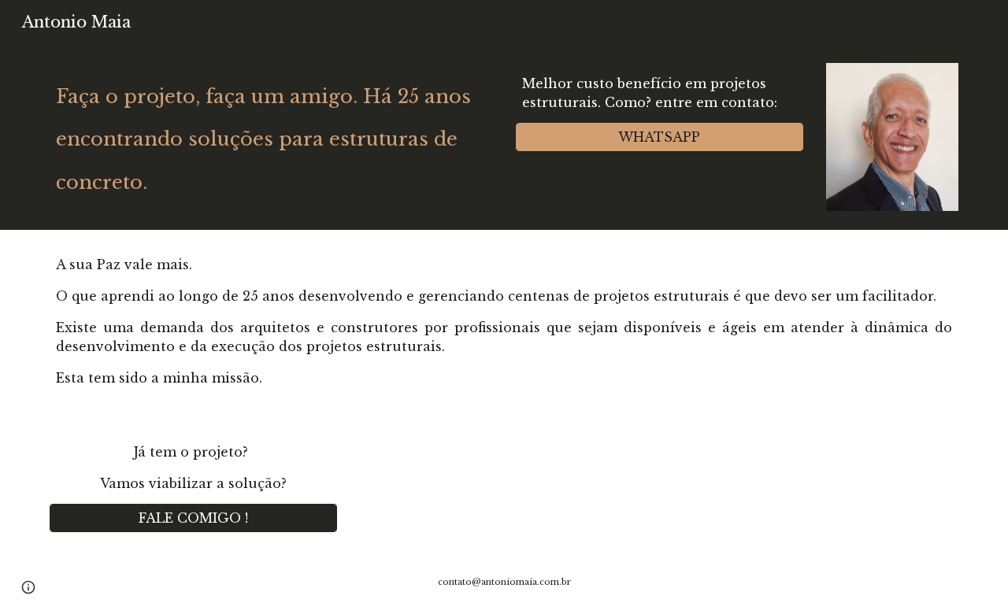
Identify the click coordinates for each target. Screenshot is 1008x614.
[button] (28, 587)
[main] (271, 133)
